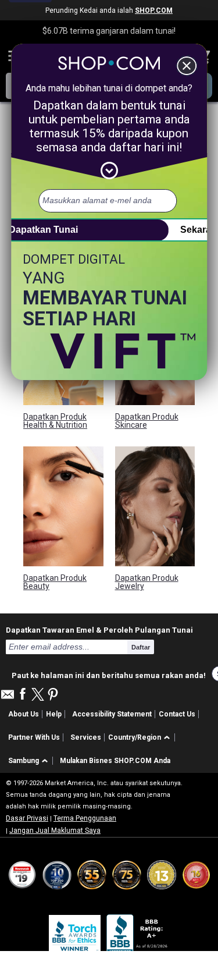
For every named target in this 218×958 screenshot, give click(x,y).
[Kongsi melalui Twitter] (37, 695)
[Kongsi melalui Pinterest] (53, 695)
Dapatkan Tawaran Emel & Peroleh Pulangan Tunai (99, 630)
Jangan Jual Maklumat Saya (55, 830)
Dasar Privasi (27, 818)
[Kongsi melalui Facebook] (22, 694)
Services (85, 737)
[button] (141, 738)
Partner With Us (34, 737)
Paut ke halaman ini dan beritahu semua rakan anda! (109, 674)
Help (54, 714)
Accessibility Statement (112, 714)
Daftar (140, 647)
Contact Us (177, 714)
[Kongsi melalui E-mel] (7, 697)
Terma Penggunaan (84, 818)
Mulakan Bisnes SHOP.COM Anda (115, 761)
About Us (23, 714)
